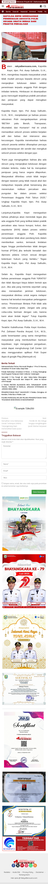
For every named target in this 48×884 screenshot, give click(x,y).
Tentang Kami (24, 875)
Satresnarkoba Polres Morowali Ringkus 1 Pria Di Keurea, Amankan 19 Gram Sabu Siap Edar (24, 367)
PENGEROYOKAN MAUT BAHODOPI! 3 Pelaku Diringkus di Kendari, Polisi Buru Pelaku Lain (24, 393)
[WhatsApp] (31, 866)
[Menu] (3, 6)
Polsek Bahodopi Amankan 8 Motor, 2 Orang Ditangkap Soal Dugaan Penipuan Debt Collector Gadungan (24, 373)
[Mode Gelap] (41, 6)
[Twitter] (18, 866)
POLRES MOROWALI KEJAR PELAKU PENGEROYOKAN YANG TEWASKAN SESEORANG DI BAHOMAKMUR (24, 399)
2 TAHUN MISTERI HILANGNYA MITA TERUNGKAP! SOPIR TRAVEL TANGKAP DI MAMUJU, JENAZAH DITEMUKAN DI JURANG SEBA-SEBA (24, 387)
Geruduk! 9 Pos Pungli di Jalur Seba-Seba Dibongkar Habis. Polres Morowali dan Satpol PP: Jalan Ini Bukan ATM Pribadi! (24, 379)
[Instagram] (26, 866)
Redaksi (7, 872)
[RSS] (35, 866)
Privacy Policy (28, 872)
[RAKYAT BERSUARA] (14, 6)
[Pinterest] (22, 866)
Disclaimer (40, 872)
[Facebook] (13, 866)
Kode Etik (16, 872)
